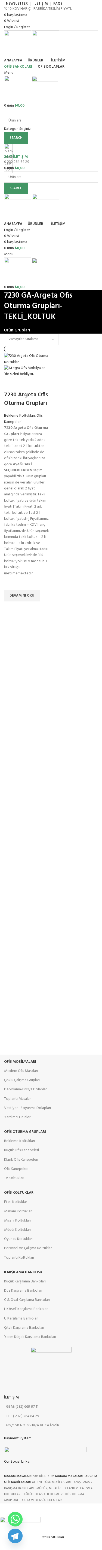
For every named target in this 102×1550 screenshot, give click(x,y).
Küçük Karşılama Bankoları (25, 1281)
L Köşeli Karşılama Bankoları (26, 1309)
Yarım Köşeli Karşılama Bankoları (30, 1337)
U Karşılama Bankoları (21, 1318)
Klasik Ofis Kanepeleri (21, 1160)
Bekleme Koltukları (19, 416)
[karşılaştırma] (11, 384)
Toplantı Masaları (18, 1099)
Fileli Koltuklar (15, 1202)
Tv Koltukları (14, 1178)
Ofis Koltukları (19, 1193)
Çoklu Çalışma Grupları (22, 1080)
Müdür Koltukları (17, 1230)
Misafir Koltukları (17, 1220)
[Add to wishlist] (11, 583)
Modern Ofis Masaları (21, 1071)
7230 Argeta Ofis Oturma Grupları (26, 399)
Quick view (11, 608)
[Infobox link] (51, 751)
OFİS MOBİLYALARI (20, 1062)
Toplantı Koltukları (19, 1258)
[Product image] (27, 371)
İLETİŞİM (11, 1397)
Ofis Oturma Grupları (25, 1132)
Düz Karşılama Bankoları (23, 1291)
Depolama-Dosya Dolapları (26, 1089)
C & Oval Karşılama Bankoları (27, 1300)
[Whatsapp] (15, 1519)
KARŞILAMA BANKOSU (23, 1272)
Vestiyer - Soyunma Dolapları (27, 1108)
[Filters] (7, 1510)
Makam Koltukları (18, 1211)
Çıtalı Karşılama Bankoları (24, 1328)
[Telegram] (15, 1536)
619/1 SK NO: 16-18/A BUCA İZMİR (32, 1425)
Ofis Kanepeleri (16, 1169)
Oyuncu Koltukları (18, 1239)
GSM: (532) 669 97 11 (22, 1407)
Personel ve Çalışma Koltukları (28, 1248)
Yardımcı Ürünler (17, 1117)
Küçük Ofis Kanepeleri (21, 1150)
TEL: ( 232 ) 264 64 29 (22, 1416)
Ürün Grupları (17, 330)
